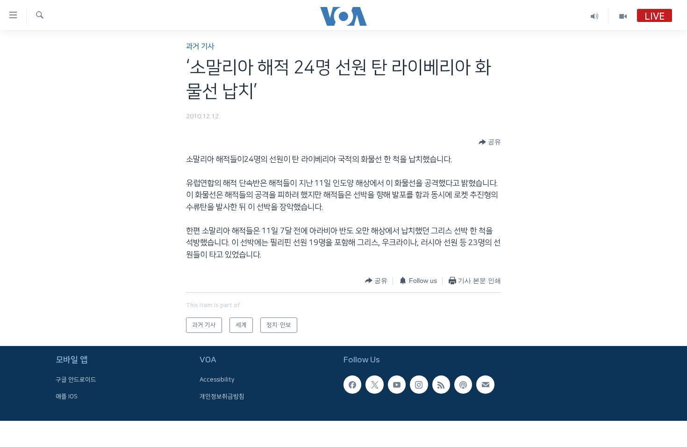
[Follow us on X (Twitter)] (374, 384)
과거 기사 (200, 46)
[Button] (490, 142)
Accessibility (217, 379)
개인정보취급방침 (222, 396)
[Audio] (594, 16)
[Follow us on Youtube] (397, 384)
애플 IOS (67, 396)
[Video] (623, 16)
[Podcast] (463, 384)
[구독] (485, 384)
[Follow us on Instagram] (419, 384)
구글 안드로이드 (76, 379)
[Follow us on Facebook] (352, 384)
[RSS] (441, 384)
